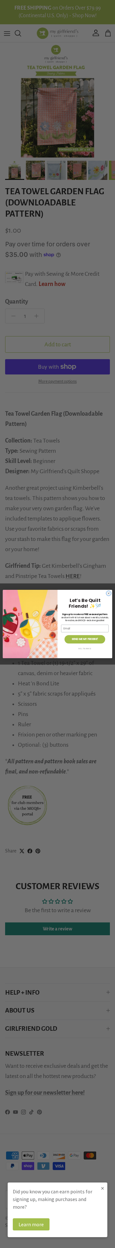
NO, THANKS (85, 648)
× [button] (102, 1188)
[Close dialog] (108, 593)
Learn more (31, 1224)
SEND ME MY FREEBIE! (85, 639)
